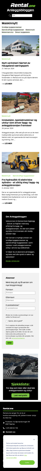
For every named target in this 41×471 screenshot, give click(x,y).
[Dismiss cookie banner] (34, 439)
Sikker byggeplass (22, 32)
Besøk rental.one (12, 261)
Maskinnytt (30, 30)
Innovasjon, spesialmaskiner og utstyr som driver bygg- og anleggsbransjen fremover (19, 123)
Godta (27, 462)
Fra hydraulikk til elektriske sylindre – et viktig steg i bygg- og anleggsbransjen (20, 183)
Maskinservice (7, 32)
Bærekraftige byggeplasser (13, 30)
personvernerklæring (18, 338)
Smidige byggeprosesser (12, 27)
